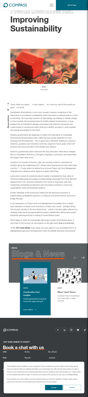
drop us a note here (66, 223)
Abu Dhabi (52, 352)
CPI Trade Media (23, 228)
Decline (72, 387)
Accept (53, 387)
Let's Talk (72, 5)
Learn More (28, 310)
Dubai (27, 352)
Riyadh (28, 358)
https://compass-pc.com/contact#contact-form (18, 349)
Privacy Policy (72, 375)
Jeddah (52, 358)
